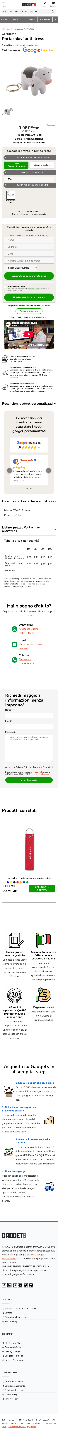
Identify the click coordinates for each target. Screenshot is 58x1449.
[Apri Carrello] (53, 3)
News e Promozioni (14, 1360)
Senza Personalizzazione (16, 164)
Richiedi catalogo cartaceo (17, 1317)
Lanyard (30, 20)
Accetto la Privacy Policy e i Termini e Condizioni (29, 768)
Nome (9, 710)
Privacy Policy (34, 289)
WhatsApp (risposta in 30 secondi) (21, 1308)
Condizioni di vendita (14, 1390)
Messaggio (11, 732)
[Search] (52, 11)
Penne (4, 20)
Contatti (8, 1312)
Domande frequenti (14, 1381)
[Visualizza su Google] (15, 461)
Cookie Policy (11, 1394)
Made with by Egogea (26, 1427)
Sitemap (11, 1427)
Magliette (45, 20)
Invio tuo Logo (11, 1321)
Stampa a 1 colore (42, 165)
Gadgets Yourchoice (14, 1355)
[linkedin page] (9, 1285)
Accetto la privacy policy (17, 287)
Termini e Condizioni (42, 774)
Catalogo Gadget (13, 1351)
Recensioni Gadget (13, 1347)
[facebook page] (4, 1285)
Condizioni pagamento (15, 1385)
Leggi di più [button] (18, 480)
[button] (9, 470)
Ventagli (17, 20)
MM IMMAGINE (12, 1342)
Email (8, 721)
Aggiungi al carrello (29, 311)
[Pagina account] (44, 3)
